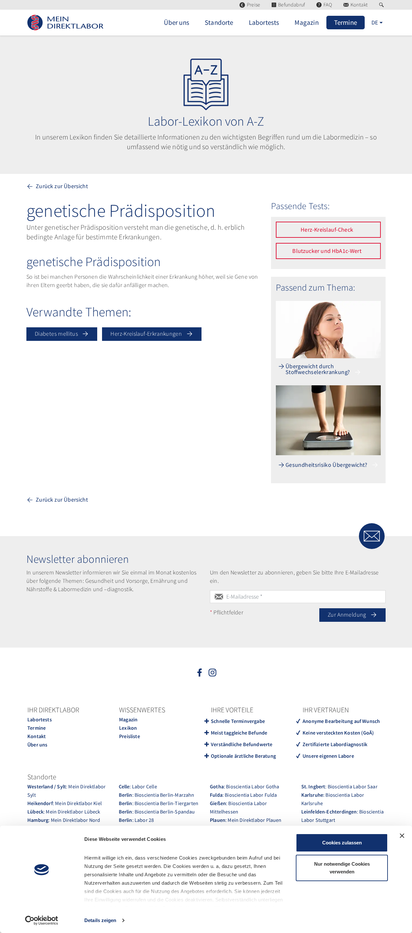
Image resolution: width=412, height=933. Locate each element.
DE (374, 22)
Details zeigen (100, 920)
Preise (253, 5)
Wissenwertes (142, 709)
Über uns (37, 744)
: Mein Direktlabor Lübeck (63, 811)
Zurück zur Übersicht (61, 186)
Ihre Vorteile (232, 709)
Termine (36, 728)
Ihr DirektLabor (53, 709)
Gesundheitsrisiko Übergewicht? (327, 465)
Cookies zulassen (342, 842)
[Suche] (382, 5)
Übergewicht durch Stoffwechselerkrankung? (318, 369)
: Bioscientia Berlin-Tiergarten (159, 803)
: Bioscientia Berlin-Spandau (157, 811)
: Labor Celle (138, 786)
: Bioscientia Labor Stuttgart (342, 815)
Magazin (128, 719)
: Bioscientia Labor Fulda (243, 795)
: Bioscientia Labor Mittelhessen (238, 807)
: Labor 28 (136, 820)
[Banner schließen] (402, 835)
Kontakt (359, 5)
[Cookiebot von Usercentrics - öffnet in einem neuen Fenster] (42, 920)
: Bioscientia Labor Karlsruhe (332, 799)
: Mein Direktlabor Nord (63, 820)
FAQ (327, 5)
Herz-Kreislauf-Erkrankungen (146, 333)
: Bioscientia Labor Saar (339, 786)
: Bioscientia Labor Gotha (244, 786)
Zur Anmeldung (348, 614)
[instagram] (212, 672)
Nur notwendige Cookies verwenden (342, 867)
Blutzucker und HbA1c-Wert (327, 251)
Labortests (39, 719)
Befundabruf (291, 5)
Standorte (41, 776)
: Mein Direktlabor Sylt (66, 790)
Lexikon (128, 728)
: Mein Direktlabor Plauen (246, 820)
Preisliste (129, 736)
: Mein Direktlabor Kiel (64, 803)
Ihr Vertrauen (326, 709)
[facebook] (199, 672)
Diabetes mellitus (57, 333)
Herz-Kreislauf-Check (327, 229)
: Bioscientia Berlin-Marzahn (156, 795)
